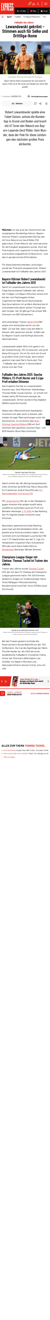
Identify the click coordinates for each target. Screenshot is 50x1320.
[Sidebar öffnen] (45, 4)
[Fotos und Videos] (33, 3)
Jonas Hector (12, 501)
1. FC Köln (26, 511)
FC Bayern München (31, 17)
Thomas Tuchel (36, 568)
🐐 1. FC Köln (21, 11)
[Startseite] (2, 17)
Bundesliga (7, 549)
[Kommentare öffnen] (48, 422)
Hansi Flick (32, 321)
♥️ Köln (33, 11)
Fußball (18, 17)
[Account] (38, 3)
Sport (9, 17)
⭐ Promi (43, 11)
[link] (7, 7)
